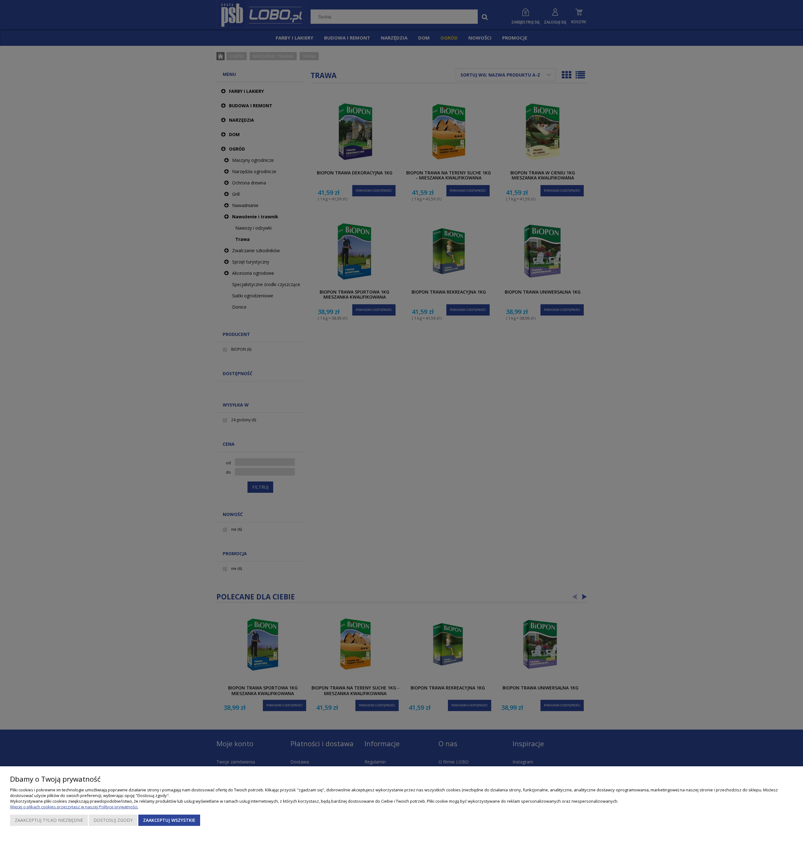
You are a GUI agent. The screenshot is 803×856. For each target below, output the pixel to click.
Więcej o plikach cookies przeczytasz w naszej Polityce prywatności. (74, 807)
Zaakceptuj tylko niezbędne (49, 820)
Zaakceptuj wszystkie (169, 820)
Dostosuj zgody (113, 820)
